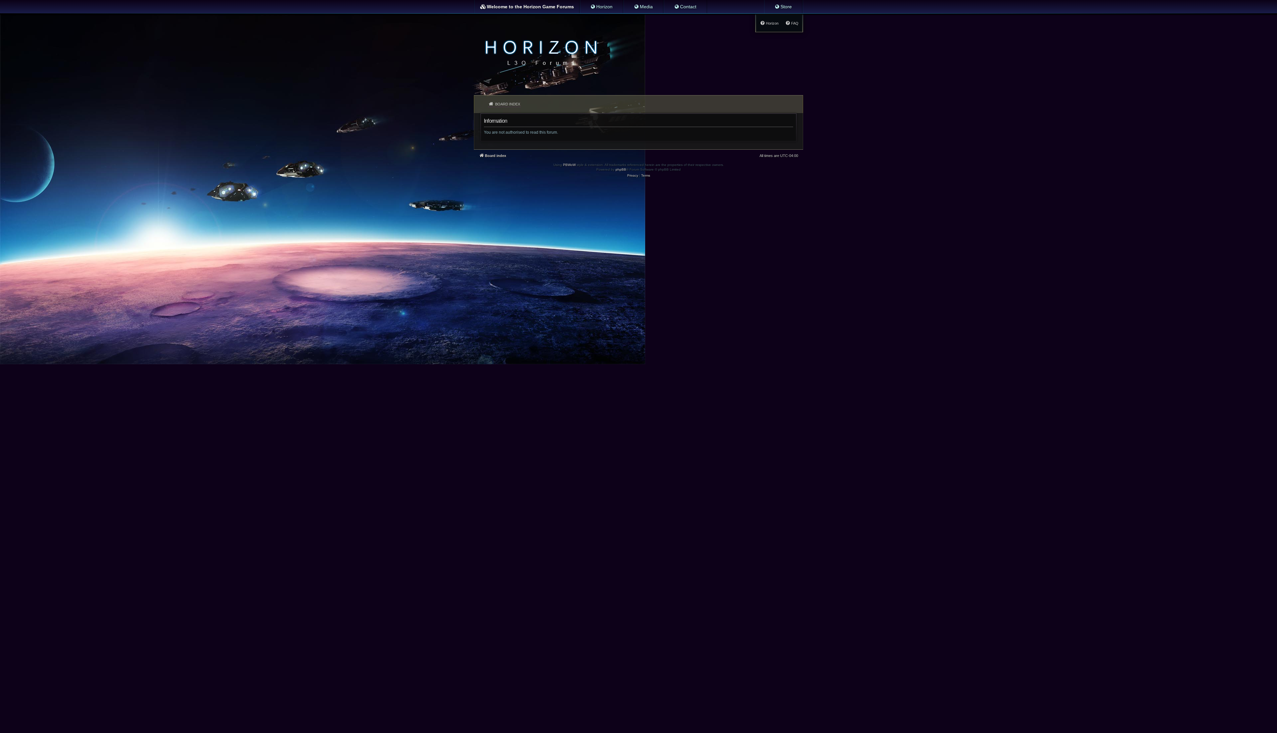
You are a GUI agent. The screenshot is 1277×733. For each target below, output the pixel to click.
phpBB (621, 169)
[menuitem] (601, 6)
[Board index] (539, 52)
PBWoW (569, 165)
